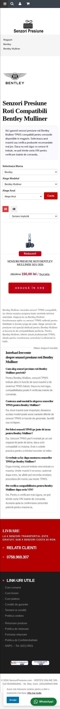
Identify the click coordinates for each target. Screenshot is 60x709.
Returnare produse (16, 623)
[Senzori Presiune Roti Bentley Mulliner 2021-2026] (30, 241)
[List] (14, 209)
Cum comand (13, 587)
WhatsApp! (46, 701)
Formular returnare (16, 634)
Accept (12, 700)
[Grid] (5, 209)
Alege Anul (8, 190)
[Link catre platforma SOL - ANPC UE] (40, 663)
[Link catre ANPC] (19, 663)
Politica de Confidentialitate (21, 640)
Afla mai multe (34, 693)
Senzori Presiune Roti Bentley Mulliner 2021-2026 (30, 263)
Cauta (50, 195)
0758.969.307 (18, 557)
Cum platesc (12, 598)
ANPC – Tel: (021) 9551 (19, 645)
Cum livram (11, 593)
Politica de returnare (17, 628)
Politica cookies (14, 615)
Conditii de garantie (16, 604)
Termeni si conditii (15, 610)
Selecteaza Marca (12, 166)
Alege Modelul (10, 178)
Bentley (7, 44)
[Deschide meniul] (5, 4)
